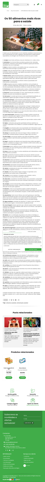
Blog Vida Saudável (15, 10)
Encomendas (6, 458)
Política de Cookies (8, 466)
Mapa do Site (27, 460)
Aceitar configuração (14, 249)
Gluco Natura (22, 368)
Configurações (12, 231)
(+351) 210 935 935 (9, 444)
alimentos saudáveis (11, 302)
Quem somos (6, 456)
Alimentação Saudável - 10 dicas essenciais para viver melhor (31, 335)
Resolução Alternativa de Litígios (11, 468)
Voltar (5, 300)
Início (8, 10)
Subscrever (28, 423)
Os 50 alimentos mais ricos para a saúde (29, 10)
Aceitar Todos (33, 249)
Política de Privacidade (9, 464)
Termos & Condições (8, 460)
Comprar (8, 377)
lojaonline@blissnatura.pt (33, 405)
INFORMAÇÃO (7, 454)
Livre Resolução (7, 462)
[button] (22, 245)
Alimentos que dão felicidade (10, 333)
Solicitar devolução (28, 458)
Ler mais (6, 341)
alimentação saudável (22, 302)
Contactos (26, 456)
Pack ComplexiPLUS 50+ (9, 368)
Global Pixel (13, 477)
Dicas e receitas (27, 25)
